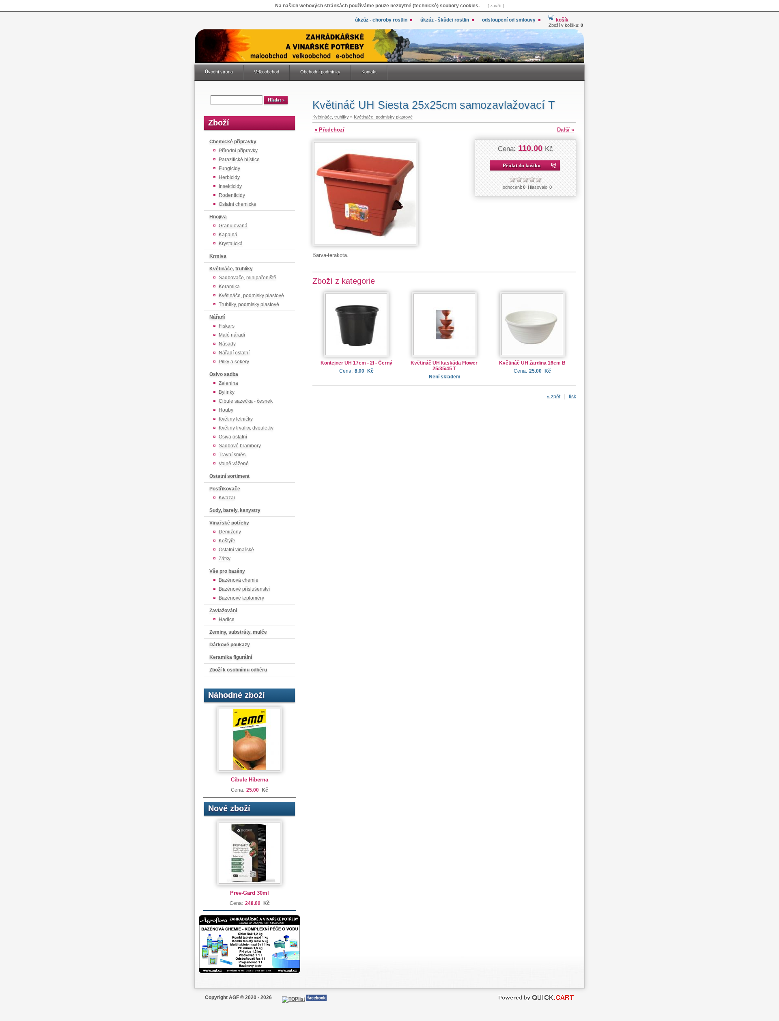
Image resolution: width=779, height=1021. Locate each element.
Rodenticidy (232, 195)
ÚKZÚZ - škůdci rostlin (444, 20)
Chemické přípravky (232, 142)
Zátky (224, 558)
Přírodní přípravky (238, 150)
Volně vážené (234, 463)
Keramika (229, 286)
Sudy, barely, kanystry (234, 510)
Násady (227, 344)
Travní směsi (233, 455)
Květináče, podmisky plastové (251, 295)
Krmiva (217, 256)
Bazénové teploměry (241, 598)
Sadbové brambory (240, 446)
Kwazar (227, 498)
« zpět (553, 396)
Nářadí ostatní (234, 353)
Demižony (230, 532)
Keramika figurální (230, 657)
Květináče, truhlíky (231, 269)
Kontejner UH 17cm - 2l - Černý (356, 363)
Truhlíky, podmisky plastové (249, 304)
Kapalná (228, 234)
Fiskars (227, 326)
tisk (572, 396)
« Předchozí (329, 130)
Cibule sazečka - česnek (246, 401)
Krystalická (231, 243)
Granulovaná (233, 226)
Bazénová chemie (238, 580)
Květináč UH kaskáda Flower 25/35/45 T (444, 365)
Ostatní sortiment (229, 476)
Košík (562, 20)
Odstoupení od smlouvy (509, 20)
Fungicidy (229, 168)
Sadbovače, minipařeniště (247, 278)
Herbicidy (229, 177)
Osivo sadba (223, 374)
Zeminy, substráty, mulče (238, 632)
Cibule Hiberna (249, 780)
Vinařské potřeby (229, 523)
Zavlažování (223, 610)
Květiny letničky (236, 419)
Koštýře (227, 541)
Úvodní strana (219, 71)
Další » (565, 130)
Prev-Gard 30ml (249, 893)
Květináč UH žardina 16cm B (532, 363)
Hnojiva (218, 217)
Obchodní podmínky (320, 71)
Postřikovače (224, 489)
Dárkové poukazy (229, 645)
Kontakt (369, 71)
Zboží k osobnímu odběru (238, 670)
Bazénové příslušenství (244, 589)
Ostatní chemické (237, 204)
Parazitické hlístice (239, 159)
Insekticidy (230, 186)
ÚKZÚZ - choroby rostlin (381, 20)
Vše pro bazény (227, 571)
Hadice (227, 619)
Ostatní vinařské (236, 550)
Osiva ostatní (233, 437)
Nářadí (217, 317)
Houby (226, 410)
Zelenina (228, 383)
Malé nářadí (232, 335)
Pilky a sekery (234, 362)
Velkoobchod (266, 71)
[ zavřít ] (496, 5)
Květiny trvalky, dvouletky (246, 428)
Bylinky (227, 392)
